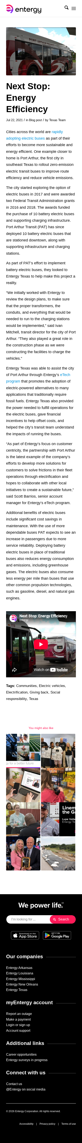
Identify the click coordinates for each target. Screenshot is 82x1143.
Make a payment (18, 1019)
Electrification (17, 692)
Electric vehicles (52, 686)
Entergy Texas (16, 990)
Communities (26, 686)
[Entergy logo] (34, 8)
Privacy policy (47, 1123)
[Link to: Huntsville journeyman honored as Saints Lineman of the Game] (58, 819)
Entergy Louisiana (19, 973)
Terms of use (68, 1123)
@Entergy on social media (25, 1089)
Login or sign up (18, 1025)
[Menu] (73, 8)
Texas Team (57, 120)
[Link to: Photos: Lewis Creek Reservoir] (58, 853)
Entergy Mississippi (20, 979)
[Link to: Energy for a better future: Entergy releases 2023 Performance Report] (23, 751)
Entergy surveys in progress (27, 1060)
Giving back (39, 692)
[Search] (64, 8)
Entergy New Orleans (22, 984)
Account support (18, 1030)
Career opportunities (21, 1054)
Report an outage (19, 1014)
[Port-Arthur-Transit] (41, 51)
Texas (33, 699)
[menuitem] (64, 8)
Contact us (14, 1084)
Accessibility (26, 1123)
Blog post (35, 120)
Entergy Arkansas (19, 968)
